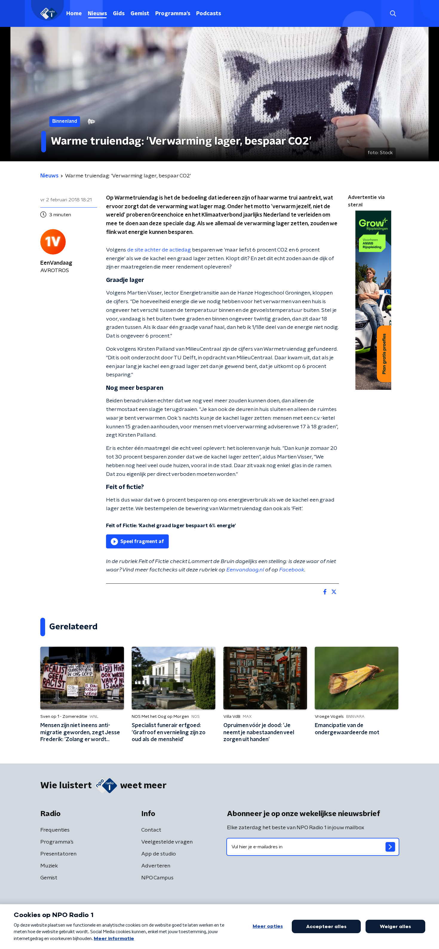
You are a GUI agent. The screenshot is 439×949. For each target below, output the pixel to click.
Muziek (49, 866)
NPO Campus (157, 878)
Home (74, 13)
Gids (119, 13)
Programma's (172, 13)
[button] (393, 13)
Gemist (140, 13)
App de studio (158, 854)
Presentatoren (58, 854)
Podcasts (208, 13)
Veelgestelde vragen (167, 842)
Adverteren (155, 866)
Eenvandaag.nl (245, 570)
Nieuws (97, 13)
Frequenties (55, 830)
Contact (151, 830)
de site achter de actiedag (159, 250)
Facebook (291, 570)
